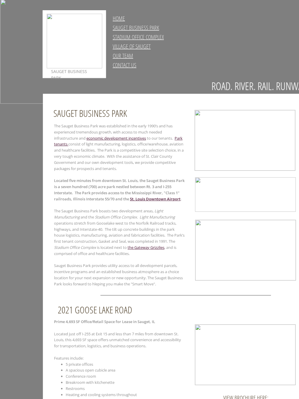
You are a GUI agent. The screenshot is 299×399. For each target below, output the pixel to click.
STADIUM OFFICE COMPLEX (138, 37)
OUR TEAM (123, 56)
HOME (119, 18)
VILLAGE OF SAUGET (132, 46)
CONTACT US (124, 65)
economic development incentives (116, 138)
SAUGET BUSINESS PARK (136, 28)
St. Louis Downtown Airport (155, 199)
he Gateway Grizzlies (146, 247)
